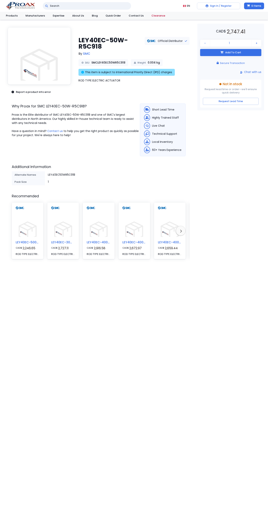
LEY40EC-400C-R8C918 (176, 242)
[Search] (46, 6)
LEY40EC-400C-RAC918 (140, 242)
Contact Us (136, 16)
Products (12, 16)
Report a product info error (33, 92)
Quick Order (113, 16)
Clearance (158, 16)
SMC (86, 53)
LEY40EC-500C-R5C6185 (35, 242)
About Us (78, 16)
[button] (39, 56)
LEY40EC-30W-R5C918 (68, 242)
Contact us (55, 131)
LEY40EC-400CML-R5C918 (107, 242)
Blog (95, 16)
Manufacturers (35, 16)
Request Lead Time (231, 101)
